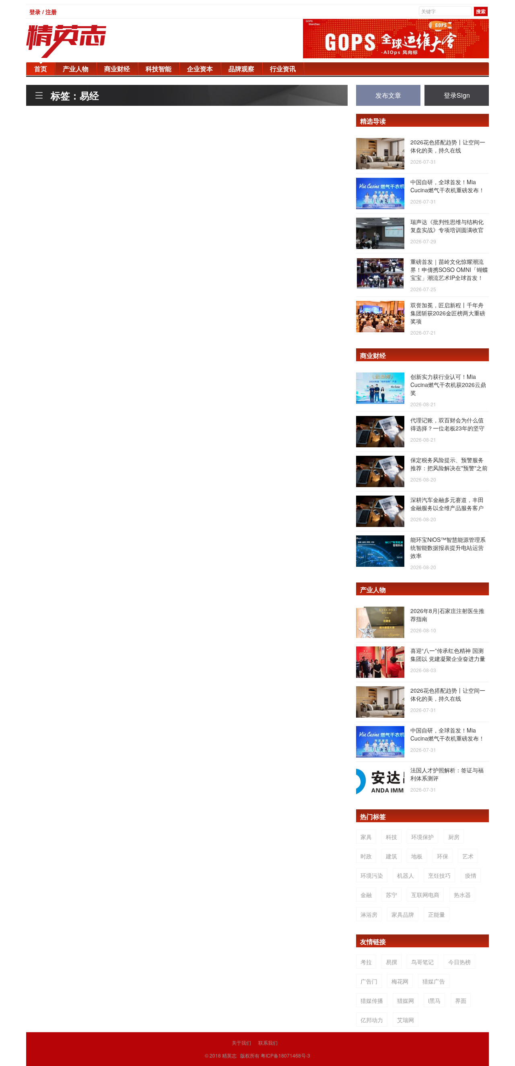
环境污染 (371, 875)
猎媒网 (405, 1000)
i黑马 (434, 1000)
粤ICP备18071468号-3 (285, 1055)
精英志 (229, 1055)
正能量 (436, 914)
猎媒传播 (371, 1000)
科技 (391, 837)
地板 (416, 856)
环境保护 (422, 837)
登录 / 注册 (43, 12)
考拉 (366, 962)
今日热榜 (459, 962)
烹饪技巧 (439, 875)
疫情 (470, 875)
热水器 (462, 895)
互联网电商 (425, 895)
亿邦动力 (371, 1020)
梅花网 (399, 981)
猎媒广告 (433, 981)
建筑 (391, 856)
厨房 (453, 837)
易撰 (391, 962)
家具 (366, 837)
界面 (460, 1000)
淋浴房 (368, 914)
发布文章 (388, 95)
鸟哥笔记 (422, 962)
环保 (442, 856)
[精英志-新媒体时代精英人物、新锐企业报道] (82, 41)
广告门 (368, 981)
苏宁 (391, 895)
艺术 (468, 856)
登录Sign (457, 95)
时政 (366, 856)
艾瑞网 (405, 1020)
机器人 (405, 875)
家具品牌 (402, 914)
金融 (366, 895)
